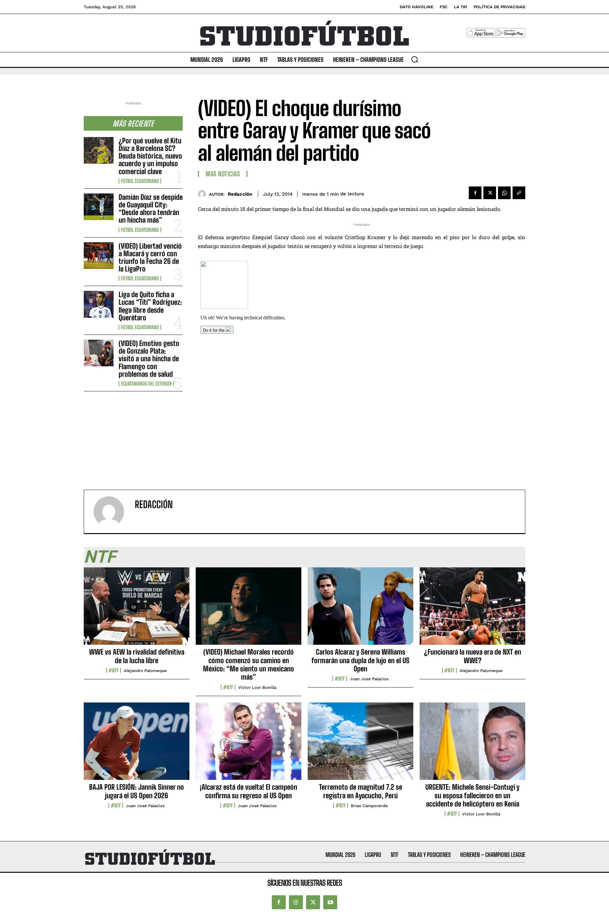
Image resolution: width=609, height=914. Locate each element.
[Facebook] (475, 192)
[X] (489, 192)
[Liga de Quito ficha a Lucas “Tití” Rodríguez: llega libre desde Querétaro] (99, 304)
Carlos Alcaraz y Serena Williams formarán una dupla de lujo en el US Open (360, 660)
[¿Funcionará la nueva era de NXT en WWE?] (472, 609)
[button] (414, 59)
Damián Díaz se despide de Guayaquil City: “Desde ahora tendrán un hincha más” (151, 209)
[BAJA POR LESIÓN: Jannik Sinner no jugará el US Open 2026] (136, 744)
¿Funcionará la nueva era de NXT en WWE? (472, 656)
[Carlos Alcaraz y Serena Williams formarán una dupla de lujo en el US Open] (360, 609)
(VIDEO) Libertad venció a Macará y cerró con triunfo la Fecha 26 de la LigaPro (150, 257)
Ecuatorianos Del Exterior (146, 383)
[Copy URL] (519, 192)
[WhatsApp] (504, 192)
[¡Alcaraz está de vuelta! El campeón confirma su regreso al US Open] (248, 744)
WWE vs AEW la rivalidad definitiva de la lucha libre (136, 656)
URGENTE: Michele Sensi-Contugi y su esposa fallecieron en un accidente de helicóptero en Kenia (472, 795)
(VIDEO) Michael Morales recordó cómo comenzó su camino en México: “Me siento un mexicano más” (248, 664)
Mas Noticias (223, 174)
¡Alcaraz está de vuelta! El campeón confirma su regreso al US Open (248, 791)
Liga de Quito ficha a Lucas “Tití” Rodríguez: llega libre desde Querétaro (150, 306)
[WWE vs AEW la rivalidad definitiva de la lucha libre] (136, 609)
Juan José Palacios (369, 678)
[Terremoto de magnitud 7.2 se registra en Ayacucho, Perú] (360, 744)
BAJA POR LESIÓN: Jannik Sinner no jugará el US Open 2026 (136, 791)
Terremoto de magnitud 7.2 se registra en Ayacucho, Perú (360, 791)
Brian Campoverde (369, 805)
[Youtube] (330, 902)
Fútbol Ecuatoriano (140, 181)
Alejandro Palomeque (145, 670)
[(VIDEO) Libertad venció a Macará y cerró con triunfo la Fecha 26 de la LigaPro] (99, 255)
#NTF (113, 670)
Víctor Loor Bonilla (257, 687)
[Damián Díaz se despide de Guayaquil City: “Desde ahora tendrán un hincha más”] (99, 206)
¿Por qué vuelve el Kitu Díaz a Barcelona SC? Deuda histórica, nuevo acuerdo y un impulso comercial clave (150, 156)
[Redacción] (203, 194)
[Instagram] (296, 902)
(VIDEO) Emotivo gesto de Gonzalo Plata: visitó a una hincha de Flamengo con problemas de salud (149, 358)
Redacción (240, 194)
